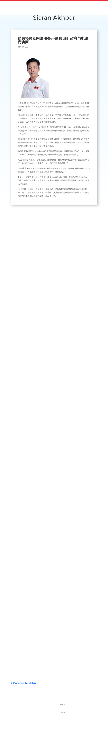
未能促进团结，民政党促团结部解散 (47, 619)
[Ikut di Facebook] (24, 720)
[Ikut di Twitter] (30, 720)
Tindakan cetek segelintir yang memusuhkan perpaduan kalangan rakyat (49, 564)
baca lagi (18, 297)
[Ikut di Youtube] (42, 720)
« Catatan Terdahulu (24, 683)
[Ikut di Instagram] (36, 720)
